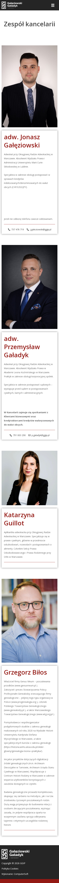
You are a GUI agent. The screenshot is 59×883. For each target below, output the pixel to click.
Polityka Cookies (10, 868)
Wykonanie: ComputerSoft (15, 873)
